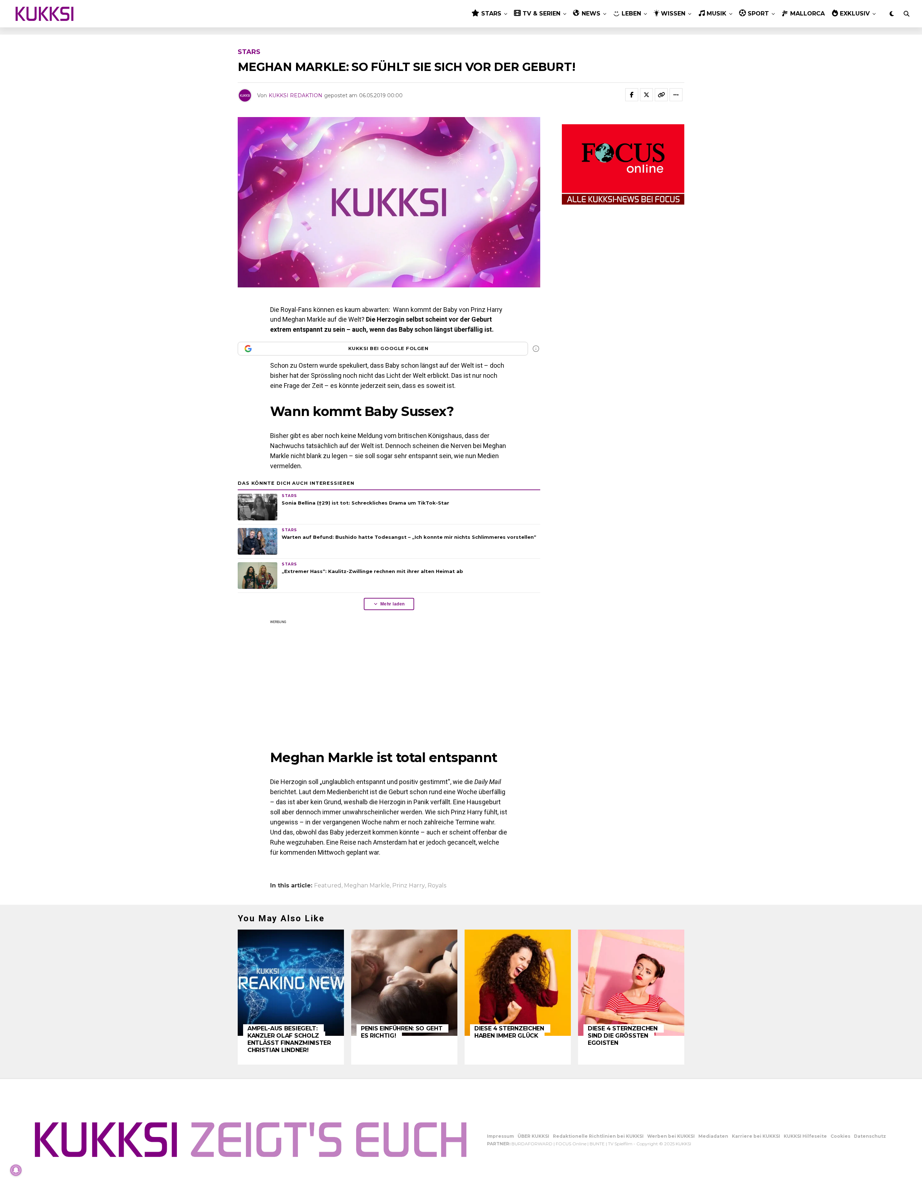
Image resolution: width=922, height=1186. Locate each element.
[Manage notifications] (16, 1170)
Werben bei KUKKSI (671, 1136)
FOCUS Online (571, 1143)
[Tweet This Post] (646, 94)
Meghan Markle (367, 886)
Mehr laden (392, 604)
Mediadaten (713, 1136)
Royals (437, 886)
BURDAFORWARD (531, 1143)
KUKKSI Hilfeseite (805, 1136)
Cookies (840, 1136)
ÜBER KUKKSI (533, 1136)
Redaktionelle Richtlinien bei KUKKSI (598, 1136)
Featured (327, 886)
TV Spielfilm (620, 1143)
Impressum (500, 1136)
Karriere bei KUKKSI (756, 1136)
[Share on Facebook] (631, 94)
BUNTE (597, 1143)
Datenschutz (870, 1136)
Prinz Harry (408, 886)
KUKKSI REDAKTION (295, 95)
